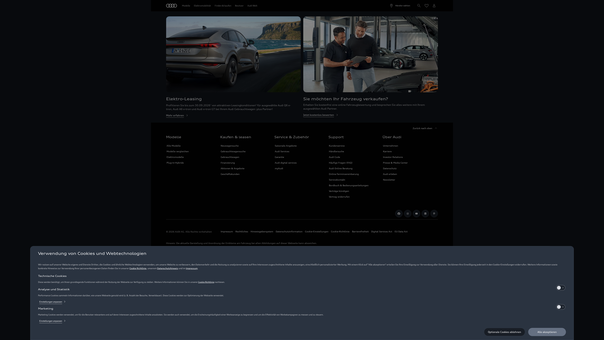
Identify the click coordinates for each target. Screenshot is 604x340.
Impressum (192, 268)
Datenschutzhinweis (167, 268)
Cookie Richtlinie (137, 268)
